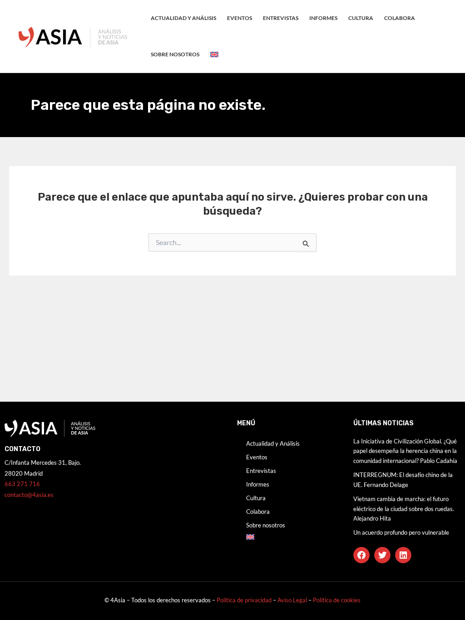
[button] (361, 555)
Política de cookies (337, 600)
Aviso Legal (292, 600)
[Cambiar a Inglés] (214, 54)
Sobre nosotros (175, 54)
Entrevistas (280, 18)
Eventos (239, 18)
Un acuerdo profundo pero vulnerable (401, 532)
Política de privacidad (244, 600)
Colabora (399, 18)
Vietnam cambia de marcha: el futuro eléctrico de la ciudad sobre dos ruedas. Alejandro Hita (403, 508)
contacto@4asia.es (29, 494)
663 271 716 (22, 483)
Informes (323, 18)
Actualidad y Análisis (183, 18)
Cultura (360, 18)
